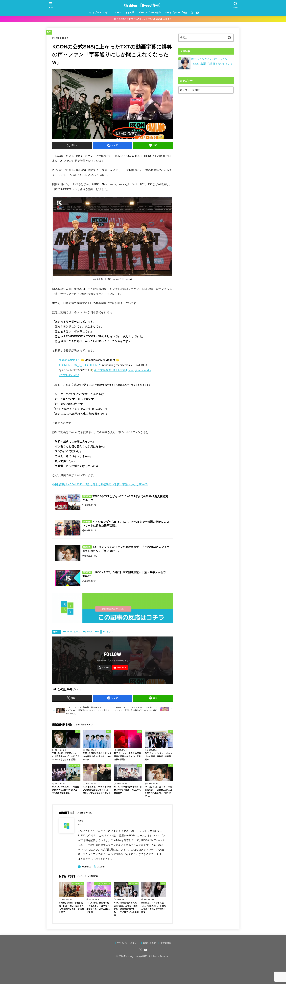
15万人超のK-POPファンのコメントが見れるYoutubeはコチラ (143, 19)
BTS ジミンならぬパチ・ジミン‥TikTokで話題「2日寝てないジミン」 (212, 61)
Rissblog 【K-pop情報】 (143, 5)
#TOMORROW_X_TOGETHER (78, 365)
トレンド (109, 632)
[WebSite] (84, 866)
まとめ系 (129, 12)
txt (98, 632)
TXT (49, 32)
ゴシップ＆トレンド (98, 12)
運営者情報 (165, 943)
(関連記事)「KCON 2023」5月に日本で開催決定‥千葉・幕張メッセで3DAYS (100, 484)
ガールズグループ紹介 (150, 12)
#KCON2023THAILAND (109, 370)
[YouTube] (197, 12)
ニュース (116, 12)
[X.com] (192, 12)
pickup (88, 632)
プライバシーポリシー (128, 943)
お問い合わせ (149, 943)
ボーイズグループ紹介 (176, 12)
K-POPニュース (72, 632)
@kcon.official (67, 359)
